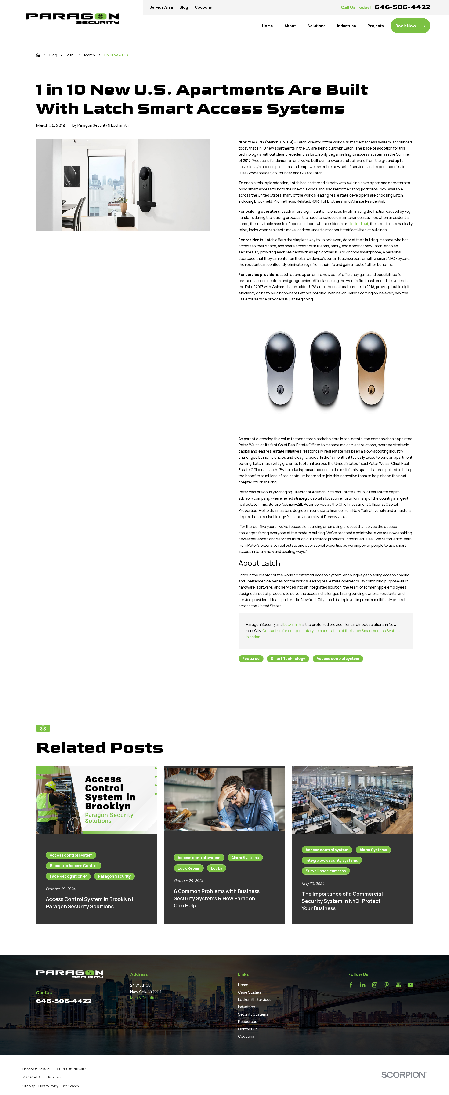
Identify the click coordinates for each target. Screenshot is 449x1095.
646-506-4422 (402, 7)
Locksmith (292, 624)
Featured (251, 658)
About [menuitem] (290, 25)
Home (243, 984)
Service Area (161, 7)
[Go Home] (38, 55)
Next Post (298, 685)
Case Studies (249, 992)
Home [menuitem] (267, 25)
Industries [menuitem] (346, 25)
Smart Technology (288, 658)
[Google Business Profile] (398, 984)
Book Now (405, 26)
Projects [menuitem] (376, 25)
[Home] (72, 18)
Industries (246, 1006)
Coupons (203, 7)
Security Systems (253, 1014)
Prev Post (263, 685)
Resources (247, 1021)
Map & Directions (144, 997)
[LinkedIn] (362, 984)
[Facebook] (351, 984)
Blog (184, 7)
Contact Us (248, 1029)
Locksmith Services (255, 999)
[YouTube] (410, 984)
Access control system (338, 658)
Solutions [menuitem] (317, 25)
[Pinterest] (386, 984)
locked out (359, 223)
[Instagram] (374, 984)
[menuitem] (28, 1086)
